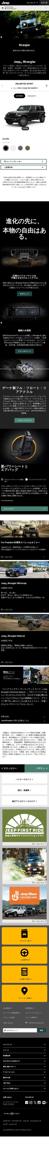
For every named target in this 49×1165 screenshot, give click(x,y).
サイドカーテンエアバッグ (37, 479)
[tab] (24, 85)
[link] (5, 3)
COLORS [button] (25, 128)
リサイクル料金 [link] (9, 1017)
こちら (22, 187)
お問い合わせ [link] (8, 1023)
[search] (20, 1030)
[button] (32, 2)
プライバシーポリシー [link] (33, 1013)
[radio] (6, 148)
